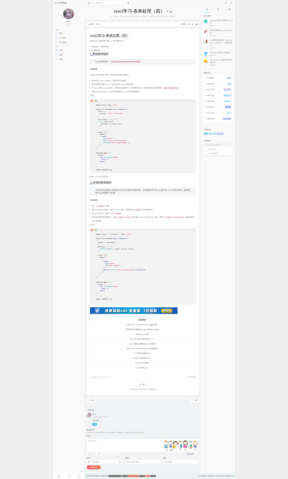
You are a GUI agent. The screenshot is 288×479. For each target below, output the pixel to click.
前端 (173, 16)
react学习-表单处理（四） (142, 358)
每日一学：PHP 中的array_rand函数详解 (142, 324)
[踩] (116, 453)
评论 (89, 436)
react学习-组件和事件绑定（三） (142, 339)
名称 (89, 458)
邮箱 (127, 458)
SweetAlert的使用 (142, 363)
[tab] (207, 9)
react (170, 16)
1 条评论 (152, 16)
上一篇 (91, 400)
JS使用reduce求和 (142, 334)
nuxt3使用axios (142, 367)
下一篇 (195, 400)
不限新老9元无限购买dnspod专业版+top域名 (142, 329)
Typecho (211, 475)
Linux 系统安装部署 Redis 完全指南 (142, 344)
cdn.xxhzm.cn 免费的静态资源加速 (221, 61)
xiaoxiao (115, 16)
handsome (229, 475)
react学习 (212, 134)
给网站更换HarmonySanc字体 (221, 31)
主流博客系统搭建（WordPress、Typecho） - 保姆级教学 (221, 43)
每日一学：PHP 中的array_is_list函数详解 (142, 348)
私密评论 (190, 454)
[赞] (108, 453)
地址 (165, 458)
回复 (94, 424)
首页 (92, 24)
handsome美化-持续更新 (220, 52)
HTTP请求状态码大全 (142, 353)
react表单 (220, 134)
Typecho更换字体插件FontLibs (221, 21)
